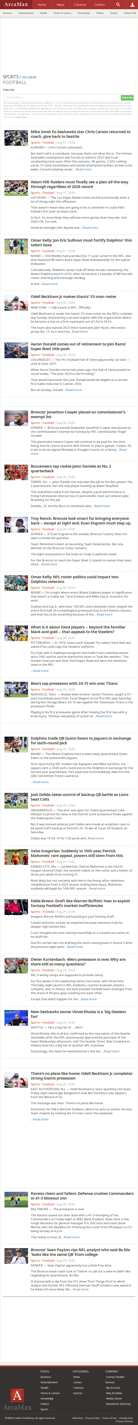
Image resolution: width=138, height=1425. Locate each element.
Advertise (77, 1418)
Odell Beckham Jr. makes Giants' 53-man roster (73, 296)
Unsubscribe (126, 1418)
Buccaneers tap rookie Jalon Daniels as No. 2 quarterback (71, 468)
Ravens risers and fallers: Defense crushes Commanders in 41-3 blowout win (82, 1196)
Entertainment (26, 13)
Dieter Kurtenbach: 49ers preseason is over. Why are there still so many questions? (78, 961)
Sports (113, 13)
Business (7, 13)
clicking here (21, 117)
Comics (77, 1382)
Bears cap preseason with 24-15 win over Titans (74, 683)
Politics (100, 13)
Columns (78, 1387)
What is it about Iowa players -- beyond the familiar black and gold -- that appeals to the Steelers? (78, 629)
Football (48, 142)
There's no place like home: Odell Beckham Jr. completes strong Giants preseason (81, 1076)
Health (43, 13)
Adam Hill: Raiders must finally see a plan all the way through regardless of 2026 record (79, 184)
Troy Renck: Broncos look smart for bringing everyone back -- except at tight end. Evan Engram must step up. (81, 520)
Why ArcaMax (114, 1393)
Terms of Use (109, 1418)
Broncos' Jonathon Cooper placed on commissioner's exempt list (78, 414)
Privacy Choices (124, 1421)
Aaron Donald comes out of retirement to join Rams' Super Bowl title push (78, 346)
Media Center (114, 1398)
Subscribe (127, 97)
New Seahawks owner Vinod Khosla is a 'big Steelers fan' (78, 1014)
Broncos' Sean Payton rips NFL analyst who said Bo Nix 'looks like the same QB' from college (80, 1252)
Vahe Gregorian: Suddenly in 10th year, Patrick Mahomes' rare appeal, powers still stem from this (77, 853)
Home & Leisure (62, 13)
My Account (113, 1387)
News (76, 1377)
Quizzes (77, 1393)
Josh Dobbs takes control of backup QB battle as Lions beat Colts (79, 797)
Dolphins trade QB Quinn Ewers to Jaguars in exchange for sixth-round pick (81, 740)
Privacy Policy (92, 1418)
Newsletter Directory (118, 1404)
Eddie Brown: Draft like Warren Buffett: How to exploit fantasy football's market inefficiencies (80, 903)
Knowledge (84, 13)
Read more (83, 169)
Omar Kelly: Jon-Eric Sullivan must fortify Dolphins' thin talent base (81, 242)
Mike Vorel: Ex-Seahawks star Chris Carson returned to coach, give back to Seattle (80, 134)
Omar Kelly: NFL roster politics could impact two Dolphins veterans (74, 579)
